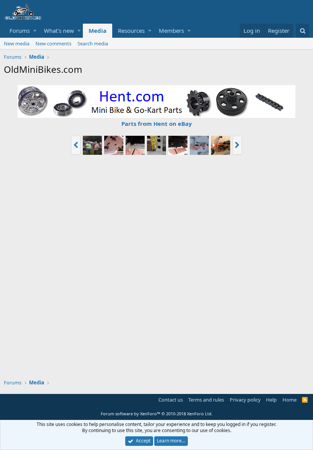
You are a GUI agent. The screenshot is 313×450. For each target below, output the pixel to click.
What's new (59, 30)
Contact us (170, 399)
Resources (131, 30)
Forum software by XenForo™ (157, 413)
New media (16, 43)
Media (97, 30)
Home (289, 399)
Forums (20, 30)
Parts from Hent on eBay (156, 123)
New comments (53, 43)
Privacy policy (245, 399)
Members (171, 30)
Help (271, 399)
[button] (35, 31)
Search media (92, 43)
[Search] (302, 31)
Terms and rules (206, 399)
